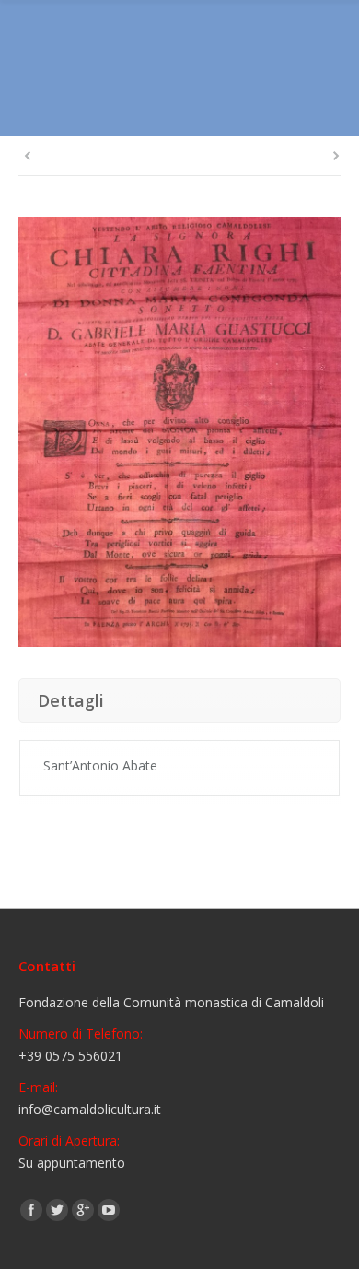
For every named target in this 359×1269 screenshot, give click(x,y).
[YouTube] (109, 1210)
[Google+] (83, 1210)
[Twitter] (57, 1210)
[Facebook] (31, 1210)
